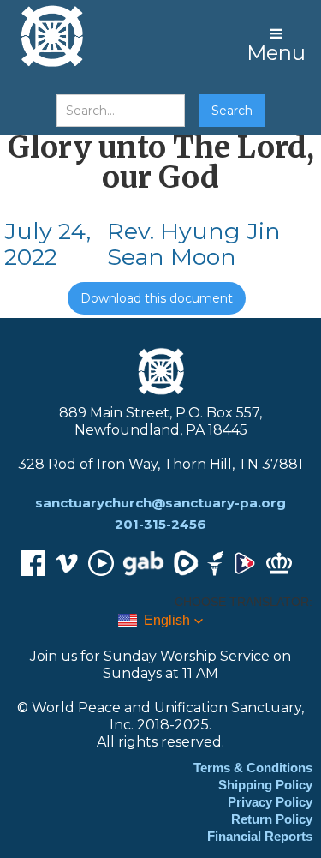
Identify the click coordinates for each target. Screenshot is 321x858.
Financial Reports (259, 836)
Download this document (156, 298)
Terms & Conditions (252, 767)
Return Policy (271, 819)
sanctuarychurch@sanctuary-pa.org (160, 503)
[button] (276, 43)
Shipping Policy (265, 784)
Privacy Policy (270, 802)
